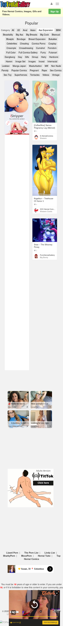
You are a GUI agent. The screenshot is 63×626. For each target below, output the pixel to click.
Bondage (21, 39)
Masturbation (35, 65)
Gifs (27, 56)
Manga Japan (19, 65)
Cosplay (52, 43)
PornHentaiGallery (47, 255)
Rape (44, 70)
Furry (43, 52)
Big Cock (44, 34)
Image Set (20, 61)
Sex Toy (7, 74)
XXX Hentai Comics (48, 209)
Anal (25, 30)
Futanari (53, 52)
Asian (33, 30)
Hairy (43, 56)
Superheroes (21, 74)
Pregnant (34, 70)
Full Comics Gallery (28, 52)
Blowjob (10, 39)
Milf (46, 65)
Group (35, 56)
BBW (58, 30)
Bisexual (56, 34)
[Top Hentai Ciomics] (17, 97)
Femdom (52, 47)
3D (18, 30)
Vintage (55, 74)
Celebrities (12, 43)
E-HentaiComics (46, 136)
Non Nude (56, 65)
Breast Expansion (37, 39)
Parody (5, 70)
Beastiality (8, 34)
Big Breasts (31, 34)
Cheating (24, 43)
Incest (41, 61)
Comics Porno (38, 43)
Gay (20, 56)
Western (43, 138)
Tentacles (34, 74)
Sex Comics (55, 70)
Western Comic (46, 211)
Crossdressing (26, 47)
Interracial (52, 61)
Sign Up (54, 11)
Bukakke (53, 39)
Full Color (11, 52)
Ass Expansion (46, 30)
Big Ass (19, 34)
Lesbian (6, 65)
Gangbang (10, 56)
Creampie (11, 47)
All (13, 30)
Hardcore (53, 56)
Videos (46, 74)
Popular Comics (19, 70)
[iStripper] (17, 124)
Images (32, 61)
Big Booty (44, 257)
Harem (9, 61)
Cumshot (40, 47)
